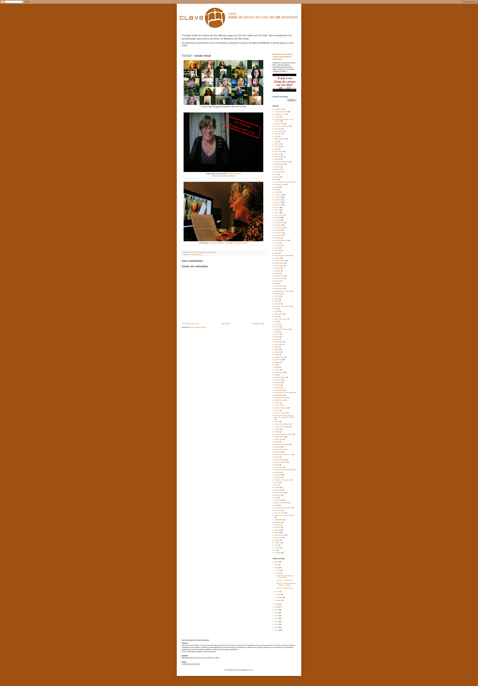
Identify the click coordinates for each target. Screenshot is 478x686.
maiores (277, 370)
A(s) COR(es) (279, 131)
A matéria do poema (240, 243)
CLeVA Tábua (279, 222)
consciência (278, 233)
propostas (277, 475)
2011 (277, 627)
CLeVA (276, 192)
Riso (276, 498)
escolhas (277, 271)
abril (278, 592)
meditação (278, 382)
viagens (277, 540)
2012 (277, 624)
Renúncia (277, 495)
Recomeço (278, 490)
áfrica (276, 136)
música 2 (277, 405)
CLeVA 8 (277, 217)
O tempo (277, 429)
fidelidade (277, 294)
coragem (277, 238)
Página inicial (225, 324)
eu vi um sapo (279, 278)
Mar (275, 375)
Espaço (277, 273)
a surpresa (278, 129)
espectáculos (278, 276)
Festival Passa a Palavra (282, 291)
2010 (277, 630)
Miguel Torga (278, 395)
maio (278, 573)
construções (278, 235)
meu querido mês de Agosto (283, 392)
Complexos (213, 243)
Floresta (277, 296)
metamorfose (278, 390)
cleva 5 (276, 207)
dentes (276, 248)
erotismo (277, 268)
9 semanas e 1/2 (280, 114)
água (276, 141)
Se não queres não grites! (283, 508)
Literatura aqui (279, 357)
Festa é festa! (278, 288)
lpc (275, 365)
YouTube (277, 553)
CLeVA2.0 (277, 225)
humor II (277, 327)
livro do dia (278, 359)
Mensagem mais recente (190, 324)
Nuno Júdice (225, 243)
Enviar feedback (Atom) (198, 327)
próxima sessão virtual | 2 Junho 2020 (285, 576)
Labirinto (277, 352)
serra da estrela (279, 513)
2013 (277, 621)
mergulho (277, 387)
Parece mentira (279, 449)
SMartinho (277, 522)
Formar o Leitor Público (282, 306)
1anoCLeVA (278, 109)
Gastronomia (278, 314)
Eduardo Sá (218, 176)
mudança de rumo (280, 398)
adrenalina (278, 134)
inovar (276, 339)
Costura (277, 243)
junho (279, 570)
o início (276, 421)
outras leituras (279, 437)
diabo (276, 253)
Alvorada (277, 146)
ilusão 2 (277, 334)
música (276, 403)
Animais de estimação (281, 162)
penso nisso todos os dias (283, 454)
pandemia (199, 254)
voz (275, 550)
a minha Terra (279, 124)
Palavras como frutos (281, 444)
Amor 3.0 (277, 154)
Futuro (276, 311)
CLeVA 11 (277, 200)
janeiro (279, 600)
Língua (276, 354)
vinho (276, 545)
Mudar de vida (279, 400)
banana (277, 177)
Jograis (276, 349)
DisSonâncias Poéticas (282, 255)
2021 (277, 565)
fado (275, 283)
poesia (276, 465)
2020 (277, 568)
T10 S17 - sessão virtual (284, 588)
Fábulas (277, 281)
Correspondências (280, 240)
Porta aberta (278, 467)
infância (277, 337)
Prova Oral (278, 477)
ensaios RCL (278, 263)
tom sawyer (278, 537)
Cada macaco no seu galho (283, 182)
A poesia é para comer (282, 126)
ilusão (276, 332)
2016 (277, 613)
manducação (278, 372)
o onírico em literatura (281, 427)
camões (277, 187)
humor (276, 324)
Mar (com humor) (280, 377)
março (279, 594)
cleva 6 (276, 210)
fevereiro (280, 597)
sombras (277, 525)
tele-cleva (277, 530)
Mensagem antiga (258, 324)
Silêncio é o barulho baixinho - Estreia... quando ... (286, 584)
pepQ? (276, 457)
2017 (277, 610)
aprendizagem (279, 164)
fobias (276, 299)
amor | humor (278, 151)
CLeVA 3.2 (278, 205)
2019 (277, 604)
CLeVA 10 (192, 254)
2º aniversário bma (280, 112)
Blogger (250, 670)
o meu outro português (282, 424)
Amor (276, 149)
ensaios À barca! (280, 261)
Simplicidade (278, 520)
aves (276, 174)
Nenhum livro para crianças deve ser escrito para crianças (284, 416)
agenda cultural (279, 139)
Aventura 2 (278, 172)
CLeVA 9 (277, 220)
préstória (277, 472)
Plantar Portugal (279, 460)
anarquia (277, 159)
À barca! (277, 117)
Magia (276, 367)
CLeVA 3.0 (278, 202)
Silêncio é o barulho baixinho (284, 515)
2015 (277, 616)
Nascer (276, 410)
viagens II (277, 543)
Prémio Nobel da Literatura (283, 470)
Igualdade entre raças (281, 329)
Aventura (277, 169)
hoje (275, 321)
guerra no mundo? (280, 319)
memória (277, 385)
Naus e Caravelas (280, 413)
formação (277, 304)
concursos (277, 230)
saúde (276, 505)
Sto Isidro (277, 527)
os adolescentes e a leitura (283, 434)
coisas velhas (279, 228)
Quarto (276, 482)
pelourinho (278, 452)
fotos (276, 309)
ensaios (277, 258)
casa (276, 190)
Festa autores (279, 286)
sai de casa (278, 500)
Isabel (276, 347)
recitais (276, 487)
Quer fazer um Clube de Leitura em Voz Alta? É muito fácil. (283, 56)
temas (276, 532)
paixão (276, 442)
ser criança (278, 510)
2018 (277, 607)
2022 (277, 562)
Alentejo (277, 144)
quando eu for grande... (282, 480)
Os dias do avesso (234, 174)
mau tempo (278, 380)
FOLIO (276, 301)
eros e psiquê (279, 266)
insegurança (278, 342)
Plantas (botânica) (280, 462)
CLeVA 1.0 (278, 195)
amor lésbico (278, 157)
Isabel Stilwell (230, 176)
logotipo (277, 362)
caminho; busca (279, 184)
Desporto (277, 250)
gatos (276, 316)
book (276, 179)
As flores (277, 167)
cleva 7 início (278, 215)
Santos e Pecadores (281, 503)
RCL (276, 485)
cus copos (277, 245)
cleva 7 (276, 212)
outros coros (278, 439)
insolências (278, 344)
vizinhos (277, 548)
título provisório (279, 535)
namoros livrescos (280, 408)
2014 (277, 618)
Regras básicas (279, 493)
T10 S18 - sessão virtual (284, 580)
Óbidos (276, 432)
